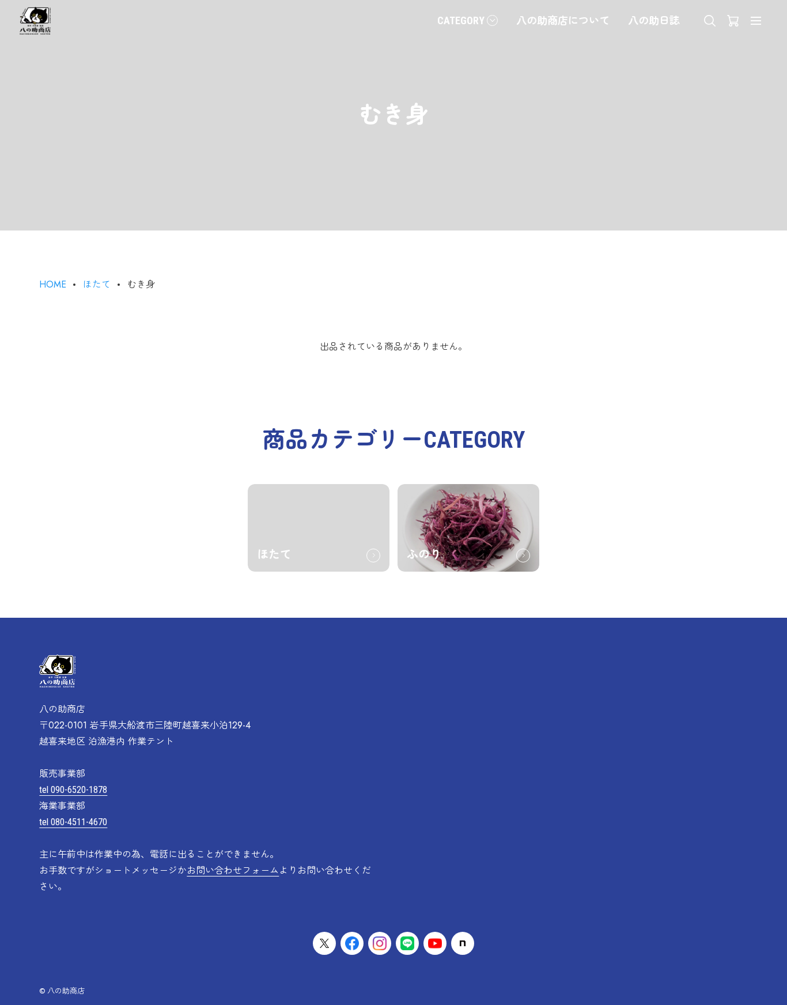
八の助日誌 (654, 20)
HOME (52, 284)
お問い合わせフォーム (233, 870)
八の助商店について (563, 20)
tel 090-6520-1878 (73, 789)
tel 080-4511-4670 (73, 822)
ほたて (97, 284)
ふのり (424, 554)
